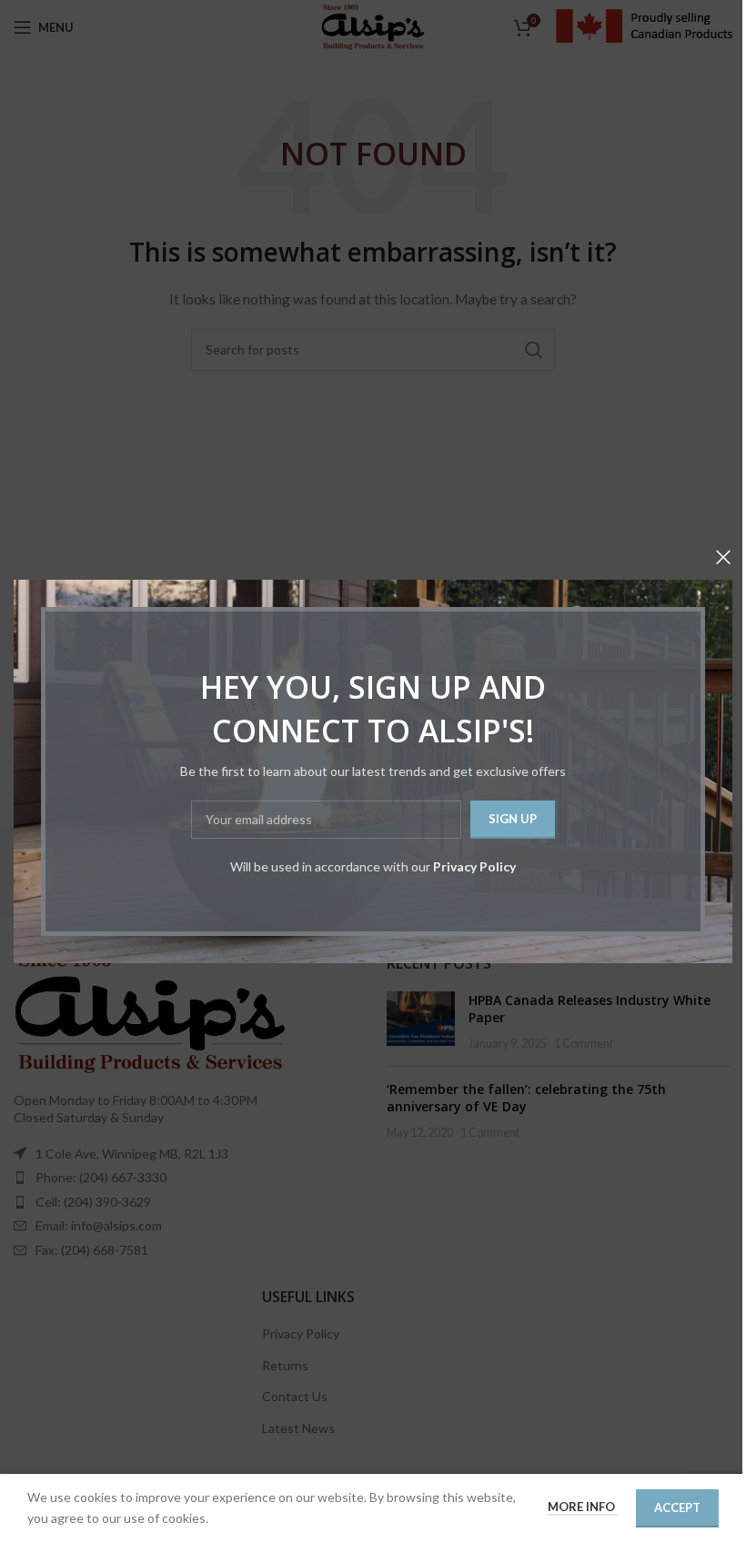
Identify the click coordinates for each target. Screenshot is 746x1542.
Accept (677, 1507)
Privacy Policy (474, 865)
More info (583, 1506)
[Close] (723, 557)
